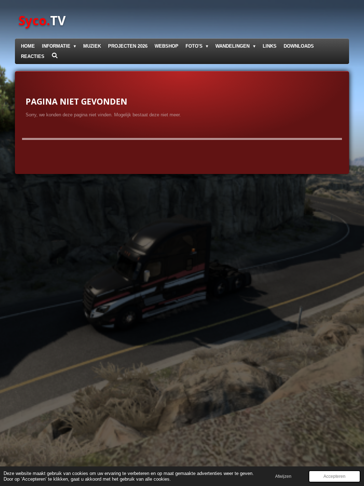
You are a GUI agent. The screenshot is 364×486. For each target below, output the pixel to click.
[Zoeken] (54, 56)
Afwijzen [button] (283, 476)
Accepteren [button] (334, 476)
